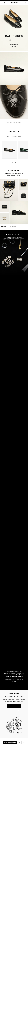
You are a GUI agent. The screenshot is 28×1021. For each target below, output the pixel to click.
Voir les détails (14, 44)
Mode (10, 776)
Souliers (3, 226)
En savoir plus (18, 122)
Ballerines (13, 226)
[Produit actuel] (9, 150)
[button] (14, 2)
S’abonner (4, 769)
